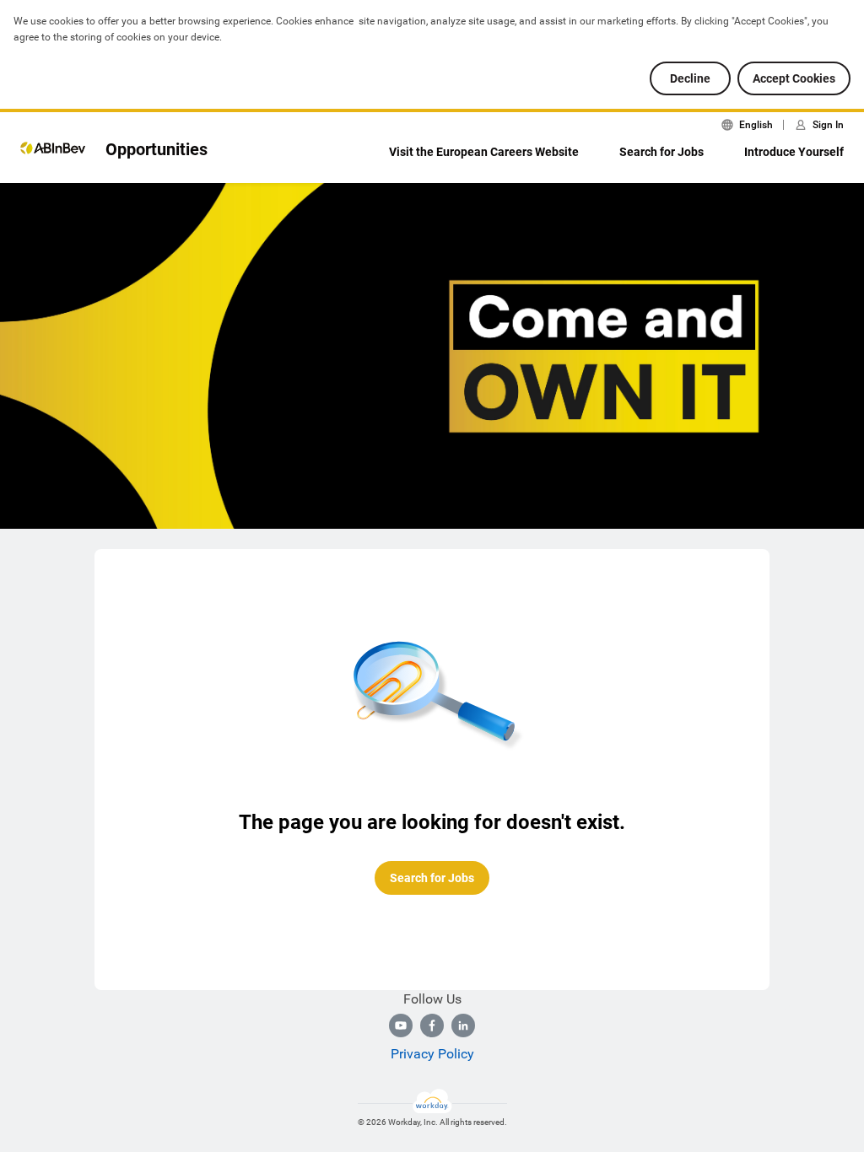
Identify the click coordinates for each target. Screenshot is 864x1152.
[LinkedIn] (463, 1025)
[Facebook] (432, 1025)
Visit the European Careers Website (484, 152)
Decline (690, 78)
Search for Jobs (661, 152)
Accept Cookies (794, 78)
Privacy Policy (432, 1054)
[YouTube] (401, 1025)
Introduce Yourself (794, 152)
